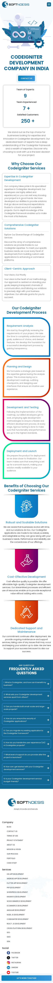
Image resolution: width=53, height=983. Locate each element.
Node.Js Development (16, 915)
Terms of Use (12, 836)
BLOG (9, 827)
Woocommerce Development (19, 901)
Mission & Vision (14, 849)
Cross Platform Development (19, 928)
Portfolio (11, 858)
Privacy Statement (15, 840)
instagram (16, 962)
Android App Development (17, 878)
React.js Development (16, 924)
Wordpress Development (17, 892)
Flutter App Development (17, 883)
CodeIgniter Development (18, 919)
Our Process (12, 854)
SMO (8, 937)
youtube (15, 972)
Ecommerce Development (17, 906)
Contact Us (26, 78)
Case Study (12, 863)
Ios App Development (15, 874)
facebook (15, 953)
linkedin (14, 967)
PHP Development (14, 887)
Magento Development (16, 896)
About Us (11, 845)
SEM (8, 941)
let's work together (26, 978)
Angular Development (16, 910)
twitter (14, 957)
